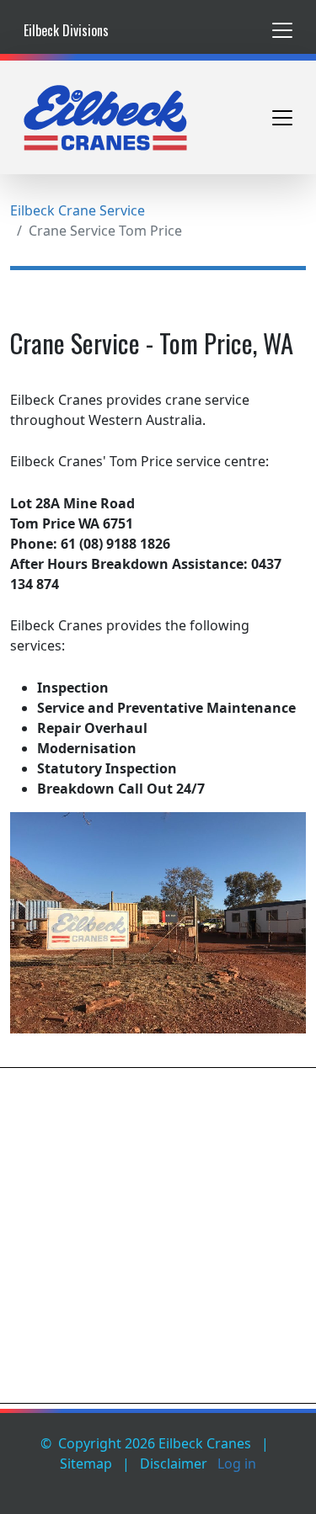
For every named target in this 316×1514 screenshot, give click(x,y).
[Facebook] (240, 1483)
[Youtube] (281, 1483)
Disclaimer (173, 1463)
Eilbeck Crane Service (77, 210)
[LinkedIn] (260, 1483)
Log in (236, 1463)
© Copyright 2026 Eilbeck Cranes (145, 1443)
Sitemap (86, 1463)
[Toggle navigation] (282, 30)
